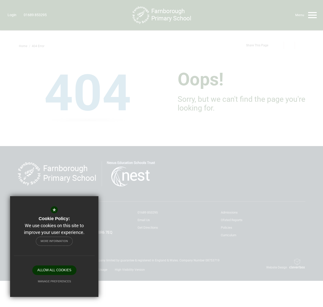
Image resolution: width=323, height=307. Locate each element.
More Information (54, 241)
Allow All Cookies (54, 270)
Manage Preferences (54, 281)
